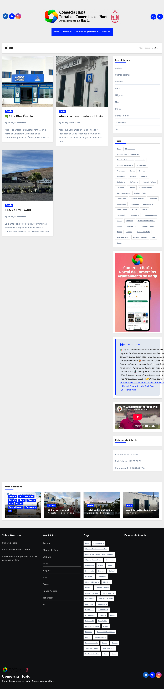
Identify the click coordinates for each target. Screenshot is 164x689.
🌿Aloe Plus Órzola (19, 116)
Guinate (119, 81)
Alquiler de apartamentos (128, 154)
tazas (119, 232)
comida (132, 187)
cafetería (134, 182)
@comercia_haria (131, 344)
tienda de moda (143, 232)
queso (119, 226)
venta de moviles (140, 237)
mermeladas (122, 210)
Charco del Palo (123, 75)
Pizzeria (129, 221)
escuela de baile (137, 199)
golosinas (134, 204)
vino (153, 237)
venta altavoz (123, 237)
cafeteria (121, 182)
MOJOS (134, 210)
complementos (123, 193)
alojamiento (130, 149)
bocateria (121, 176)
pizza (119, 221)
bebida (142, 171)
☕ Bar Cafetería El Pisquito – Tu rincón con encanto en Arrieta (60, 513)
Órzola (9, 111)
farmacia (153, 199)
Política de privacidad (86, 32)
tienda (129, 232)
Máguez (119, 95)
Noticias (67, 32)
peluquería (134, 215)
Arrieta (118, 68)
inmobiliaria (148, 204)
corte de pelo (140, 193)
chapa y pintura (149, 182)
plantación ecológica (146, 221)
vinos (119, 243)
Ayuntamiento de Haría (126, 454)
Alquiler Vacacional (125, 165)
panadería (121, 215)
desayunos (121, 199)
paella (144, 210)
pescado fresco (150, 215)
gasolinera (121, 204)
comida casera (145, 187)
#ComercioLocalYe (144, 382)
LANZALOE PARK (18, 210)
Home (56, 32)
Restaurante (132, 226)
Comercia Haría (16, 677)
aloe (119, 149)
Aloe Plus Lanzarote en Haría (81, 116)
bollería (144, 176)
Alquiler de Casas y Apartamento (131, 160)
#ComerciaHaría (127, 382)
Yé (116, 129)
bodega (133, 176)
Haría (62, 111)
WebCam (106, 32)
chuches (120, 187)
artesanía (121, 171)
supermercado (148, 226)
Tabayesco (120, 122)
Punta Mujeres (122, 116)
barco (132, 171)
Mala (117, 102)
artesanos (141, 165)
